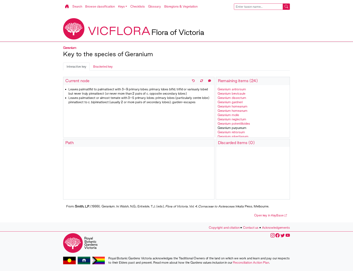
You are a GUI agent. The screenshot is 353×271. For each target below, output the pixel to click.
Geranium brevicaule (231, 93)
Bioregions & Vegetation (181, 6)
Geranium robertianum (233, 136)
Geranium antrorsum (232, 89)
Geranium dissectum (232, 98)
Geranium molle (228, 115)
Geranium (69, 47)
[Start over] (201, 81)
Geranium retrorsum (231, 132)
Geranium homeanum (232, 106)
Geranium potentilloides (234, 123)
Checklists (137, 6)
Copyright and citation (224, 227)
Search (77, 6)
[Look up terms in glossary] (209, 81)
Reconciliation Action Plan (251, 262)
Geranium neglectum (232, 119)
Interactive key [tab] (76, 66)
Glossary (154, 6)
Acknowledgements (276, 227)
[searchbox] (258, 6)
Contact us (250, 227)
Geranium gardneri (230, 102)
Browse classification (100, 6)
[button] (122, 6)
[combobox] (262, 6)
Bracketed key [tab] (103, 66)
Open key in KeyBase (269, 215)
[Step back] (193, 81)
